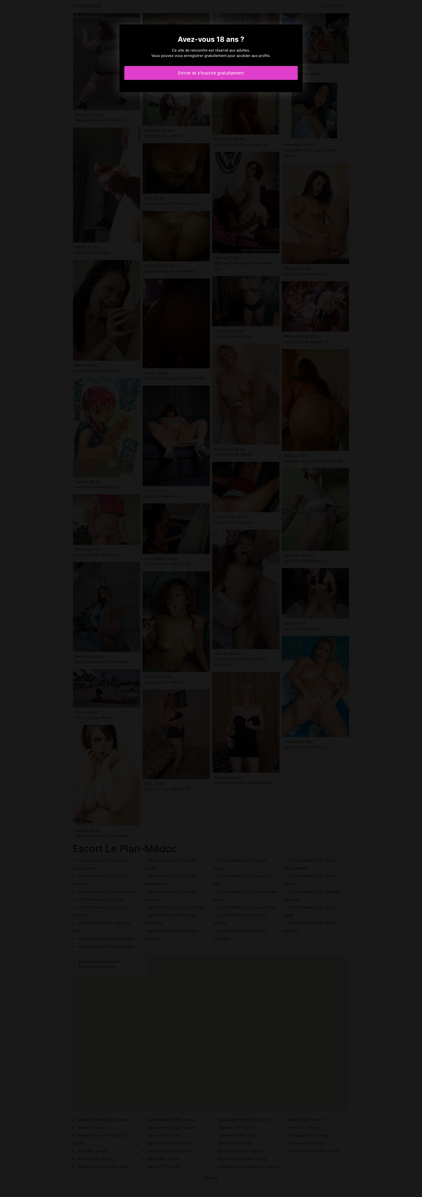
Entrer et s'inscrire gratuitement (211, 73)
